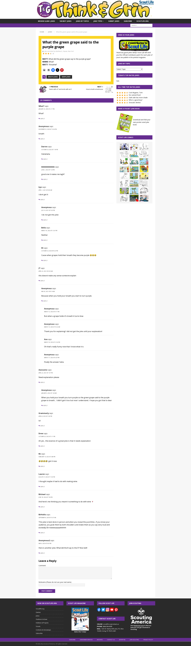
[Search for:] (141, 25)
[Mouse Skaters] (124, 198)
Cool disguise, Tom (136, 92)
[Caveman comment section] (143, 191)
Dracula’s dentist (135, 102)
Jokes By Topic (124, 64)
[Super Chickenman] (134, 198)
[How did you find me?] (134, 176)
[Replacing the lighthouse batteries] (124, 176)
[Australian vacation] (124, 154)
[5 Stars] (53, 53)
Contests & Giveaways (43, 630)
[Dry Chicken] (143, 176)
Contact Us (111, 639)
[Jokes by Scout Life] (95, 17)
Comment (42, 565)
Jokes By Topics (82, 21)
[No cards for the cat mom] (143, 198)
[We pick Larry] (124, 161)
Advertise (122, 639)
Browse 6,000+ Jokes (46, 21)
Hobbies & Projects (42, 623)
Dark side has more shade (138, 97)
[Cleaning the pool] (134, 154)
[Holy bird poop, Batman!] (124, 146)
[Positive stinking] (143, 183)
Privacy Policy (148, 639)
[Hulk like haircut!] (124, 191)
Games (38, 612)
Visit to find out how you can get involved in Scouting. (141, 627)
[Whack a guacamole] (143, 169)
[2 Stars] (46, 53)
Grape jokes (66, 77)
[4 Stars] (51, 53)
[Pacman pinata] (134, 146)
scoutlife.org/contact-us (108, 624)
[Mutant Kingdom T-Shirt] (124, 183)
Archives (100, 639)
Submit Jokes (113, 21)
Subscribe (128, 21)
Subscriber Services (86, 639)
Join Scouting (134, 639)
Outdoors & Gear (41, 619)
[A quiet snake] (134, 183)
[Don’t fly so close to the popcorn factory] (124, 169)
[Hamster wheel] (143, 146)
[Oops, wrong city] (134, 161)
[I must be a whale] (134, 169)
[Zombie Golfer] (143, 161)
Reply (43, 118)
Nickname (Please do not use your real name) (55, 582)
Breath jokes (53, 77)
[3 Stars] (48, 53)
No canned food (134, 95)
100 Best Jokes (65, 21)
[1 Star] (43, 53)
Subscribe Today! (80, 632)
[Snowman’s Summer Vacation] (143, 154)
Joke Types (97, 21)
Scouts (38, 626)
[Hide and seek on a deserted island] (134, 191)
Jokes (37, 616)
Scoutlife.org (143, 21)
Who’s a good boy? (135, 100)
